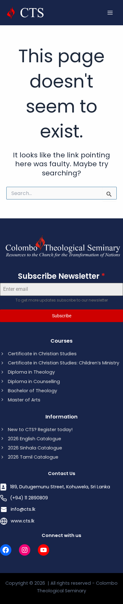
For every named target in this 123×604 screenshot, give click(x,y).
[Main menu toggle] (110, 12)
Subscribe (61, 315)
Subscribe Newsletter (61, 276)
